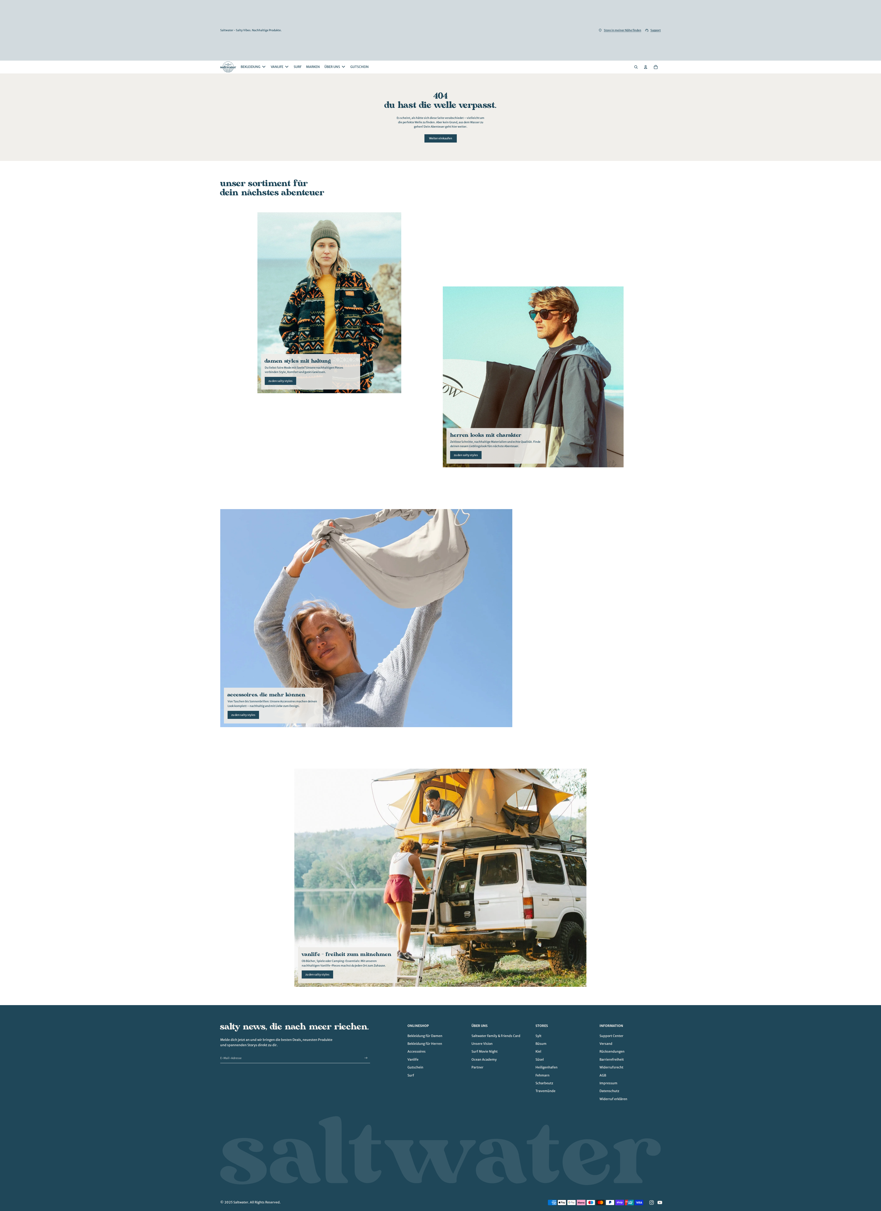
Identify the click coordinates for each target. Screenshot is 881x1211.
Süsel (539, 1059)
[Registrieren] (366, 1058)
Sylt (538, 1036)
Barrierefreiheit (611, 1059)
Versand (605, 1044)
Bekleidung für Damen (424, 1036)
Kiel (538, 1051)
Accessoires (416, 1051)
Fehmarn (542, 1075)
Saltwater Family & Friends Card (495, 1036)
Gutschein (415, 1067)
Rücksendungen (612, 1051)
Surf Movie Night (484, 1051)
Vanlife (412, 1059)
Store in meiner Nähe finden (622, 30)
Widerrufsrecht (611, 1067)
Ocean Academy (484, 1059)
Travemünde (545, 1091)
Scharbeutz (544, 1083)
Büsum (540, 1044)
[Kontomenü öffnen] (646, 67)
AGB (602, 1075)
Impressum (608, 1083)
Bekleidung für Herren (424, 1044)
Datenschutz (609, 1091)
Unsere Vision (482, 1044)
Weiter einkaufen (440, 138)
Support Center (611, 1036)
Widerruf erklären (613, 1099)
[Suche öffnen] (636, 67)
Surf (410, 1075)
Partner (477, 1067)
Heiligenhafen (546, 1067)
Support (655, 30)
